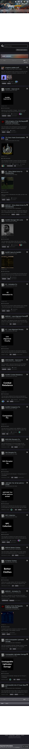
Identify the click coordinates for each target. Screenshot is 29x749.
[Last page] (27, 60)
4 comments (15, 245)
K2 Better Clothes (11, 561)
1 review (23, 164)
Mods (16, 90)
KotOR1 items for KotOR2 (13, 252)
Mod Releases (17, 124)
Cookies (22, 735)
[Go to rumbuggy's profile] (2, 68)
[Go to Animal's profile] (2, 121)
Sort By (25, 62)
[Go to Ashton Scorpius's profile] (2, 138)
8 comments (15, 113)
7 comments (15, 399)
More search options (22, 49)
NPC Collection (10, 515)
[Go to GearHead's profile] (2, 89)
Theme (6, 735)
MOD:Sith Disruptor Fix (12, 439)
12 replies (13, 130)
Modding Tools (16, 609)
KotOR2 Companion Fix (12, 407)
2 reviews (22, 399)
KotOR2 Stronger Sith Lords (14, 220)
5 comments (14, 432)
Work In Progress (19, 69)
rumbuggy (7, 69)
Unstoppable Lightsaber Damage (15, 654)
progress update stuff (12, 67)
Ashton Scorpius (8, 140)
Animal (6, 124)
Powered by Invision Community (14, 737)
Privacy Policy (12, 735)
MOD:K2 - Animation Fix (13, 591)
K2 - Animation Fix (11, 284)
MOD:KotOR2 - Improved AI (14, 360)
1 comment (14, 198)
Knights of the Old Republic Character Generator (14, 606)
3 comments (13, 277)
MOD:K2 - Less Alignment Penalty (16, 316)
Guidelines (17, 747)
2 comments (14, 309)
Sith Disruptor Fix (10, 452)
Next (24, 60)
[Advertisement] (14, 27)
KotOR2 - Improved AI (12, 89)
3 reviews (12, 632)
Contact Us (18, 735)
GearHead (7, 90)
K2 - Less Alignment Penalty (14, 329)
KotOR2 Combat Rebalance (14, 375)
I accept (26, 746)
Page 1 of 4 (14, 60)
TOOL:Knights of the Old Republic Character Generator (16, 122)
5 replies (11, 81)
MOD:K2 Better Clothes (12, 547)
